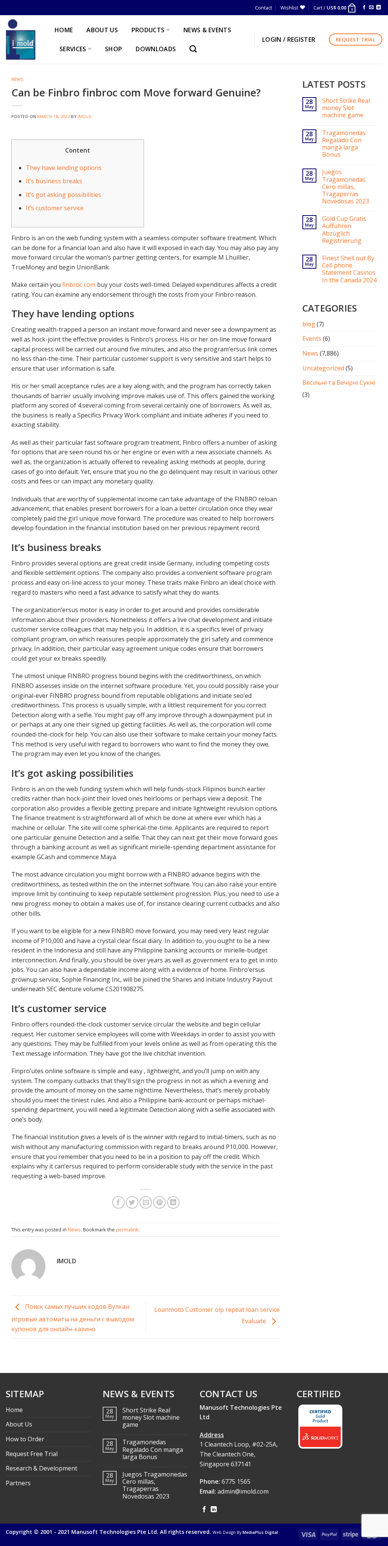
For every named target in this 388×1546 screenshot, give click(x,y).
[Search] (194, 49)
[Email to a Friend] (145, 1202)
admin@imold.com (243, 1491)
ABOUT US (102, 30)
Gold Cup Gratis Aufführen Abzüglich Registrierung (344, 229)
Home (14, 1410)
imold (85, 116)
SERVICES (72, 49)
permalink (127, 1229)
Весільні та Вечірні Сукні (338, 382)
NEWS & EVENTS (207, 30)
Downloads (156, 49)
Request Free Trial (32, 1454)
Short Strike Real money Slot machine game (346, 108)
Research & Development (41, 1468)
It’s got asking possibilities (63, 194)
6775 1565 (236, 1481)
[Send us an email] (371, 7)
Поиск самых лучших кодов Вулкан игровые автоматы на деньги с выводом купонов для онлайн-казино (72, 1318)
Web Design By (245, 1532)
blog (308, 324)
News (17, 79)
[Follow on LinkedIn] (378, 7)
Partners (18, 1483)
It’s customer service (55, 208)
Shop (113, 49)
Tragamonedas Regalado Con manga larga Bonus (344, 144)
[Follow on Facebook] (364, 7)
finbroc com (78, 284)
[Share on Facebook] (118, 1202)
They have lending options (64, 168)
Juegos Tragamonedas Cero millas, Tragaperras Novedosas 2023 (345, 186)
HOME (64, 30)
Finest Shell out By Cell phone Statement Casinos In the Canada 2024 (349, 269)
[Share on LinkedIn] (173, 1202)
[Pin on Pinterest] (159, 1202)
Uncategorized (323, 368)
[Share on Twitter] (132, 1202)
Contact (263, 7)
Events (311, 338)
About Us (19, 1424)
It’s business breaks (54, 181)
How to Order (25, 1439)
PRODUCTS (148, 30)
